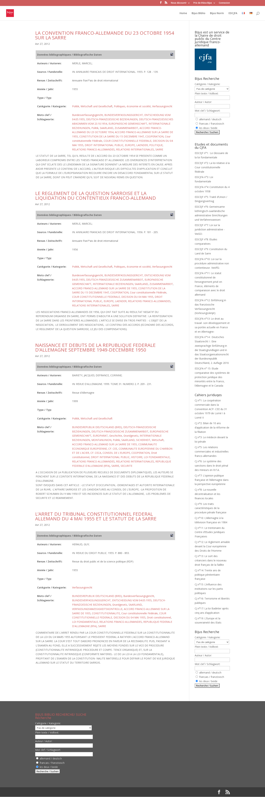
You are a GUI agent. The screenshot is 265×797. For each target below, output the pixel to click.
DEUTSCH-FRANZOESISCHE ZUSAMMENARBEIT (114, 279)
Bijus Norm (217, 13)
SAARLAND (106, 128)
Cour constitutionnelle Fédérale (148, 292)
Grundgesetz (130, 435)
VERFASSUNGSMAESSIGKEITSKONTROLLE (97, 609)
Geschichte (115, 435)
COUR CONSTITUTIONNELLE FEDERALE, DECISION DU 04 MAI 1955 (112, 296)
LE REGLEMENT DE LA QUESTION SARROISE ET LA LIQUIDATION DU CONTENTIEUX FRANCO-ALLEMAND (95, 195)
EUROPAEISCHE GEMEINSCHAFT (128, 123)
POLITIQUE (156, 145)
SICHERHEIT (143, 440)
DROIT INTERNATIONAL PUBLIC (104, 145)
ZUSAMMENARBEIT (126, 128)
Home (183, 13)
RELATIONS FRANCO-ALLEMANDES (93, 149)
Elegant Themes (58, 792)
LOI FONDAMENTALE (157, 457)
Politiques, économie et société (132, 106)
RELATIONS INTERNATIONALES (135, 149)
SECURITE (126, 465)
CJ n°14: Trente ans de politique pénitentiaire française (208, 575)
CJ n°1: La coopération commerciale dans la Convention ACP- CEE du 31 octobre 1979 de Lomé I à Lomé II (211, 409)
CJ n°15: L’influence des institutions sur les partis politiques (209, 589)
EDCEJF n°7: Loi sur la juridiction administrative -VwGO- (210, 229)
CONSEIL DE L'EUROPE (116, 452)
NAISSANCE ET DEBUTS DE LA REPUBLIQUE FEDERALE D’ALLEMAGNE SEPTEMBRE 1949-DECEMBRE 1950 (95, 347)
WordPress (94, 792)
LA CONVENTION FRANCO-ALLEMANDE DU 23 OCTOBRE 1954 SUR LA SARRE (104, 35)
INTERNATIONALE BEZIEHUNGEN (113, 284)
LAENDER (142, 145)
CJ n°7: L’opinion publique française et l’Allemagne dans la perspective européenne (212, 480)
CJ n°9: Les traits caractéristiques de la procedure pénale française (210, 508)
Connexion (224, 3)
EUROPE (130, 145)
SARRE (159, 149)
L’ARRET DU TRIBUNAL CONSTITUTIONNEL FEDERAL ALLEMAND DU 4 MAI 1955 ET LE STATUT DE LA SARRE (95, 516)
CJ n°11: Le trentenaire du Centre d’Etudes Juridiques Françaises (210, 532)
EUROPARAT (100, 435)
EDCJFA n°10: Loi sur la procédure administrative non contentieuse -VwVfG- (212, 263)
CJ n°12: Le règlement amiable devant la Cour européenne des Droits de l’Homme (212, 546)
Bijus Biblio (198, 13)
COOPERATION (154, 136)
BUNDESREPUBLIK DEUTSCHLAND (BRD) (97, 427)
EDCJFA (233, 13)
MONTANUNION (101, 440)
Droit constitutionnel (159, 617)
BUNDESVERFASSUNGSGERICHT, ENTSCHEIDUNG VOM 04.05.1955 (112, 600)
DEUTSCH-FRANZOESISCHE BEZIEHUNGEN (112, 119)
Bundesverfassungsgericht (87, 115)
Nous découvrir (179, 3)
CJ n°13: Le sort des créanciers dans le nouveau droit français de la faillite (210, 560)
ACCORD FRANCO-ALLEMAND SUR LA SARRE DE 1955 (104, 288)
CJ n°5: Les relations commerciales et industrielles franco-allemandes (212, 451)
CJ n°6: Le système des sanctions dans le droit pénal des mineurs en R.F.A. (211, 466)
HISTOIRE (136, 457)
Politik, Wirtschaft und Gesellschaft (92, 106)
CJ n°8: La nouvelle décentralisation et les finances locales (207, 494)
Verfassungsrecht (162, 106)
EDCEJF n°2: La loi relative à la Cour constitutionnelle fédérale (212, 167)
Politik (94, 128)
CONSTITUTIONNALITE (106, 613)
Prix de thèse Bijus (202, 3)
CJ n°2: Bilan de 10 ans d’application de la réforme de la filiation (212, 427)
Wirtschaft (158, 440)
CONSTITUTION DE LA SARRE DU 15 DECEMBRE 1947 (111, 136)
